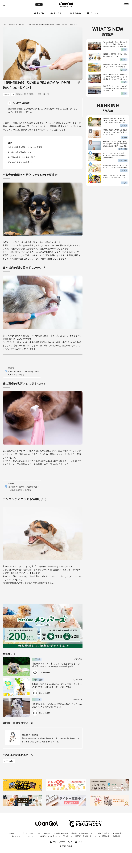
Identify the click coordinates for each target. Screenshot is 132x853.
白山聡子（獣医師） (31, 735)
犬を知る (12, 24)
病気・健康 (123, 149)
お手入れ (21, 24)
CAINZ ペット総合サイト (49, 836)
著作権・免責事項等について (83, 833)
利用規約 (47, 833)
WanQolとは (14, 833)
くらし (124, 49)
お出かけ (124, 59)
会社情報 (116, 836)
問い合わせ (67, 836)
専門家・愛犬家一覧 (83, 836)
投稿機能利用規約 (61, 833)
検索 (39, 4)
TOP (4, 24)
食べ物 (124, 137)
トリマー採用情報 (102, 836)
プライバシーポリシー (31, 833)
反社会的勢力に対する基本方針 (110, 833)
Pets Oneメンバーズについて (24, 836)
